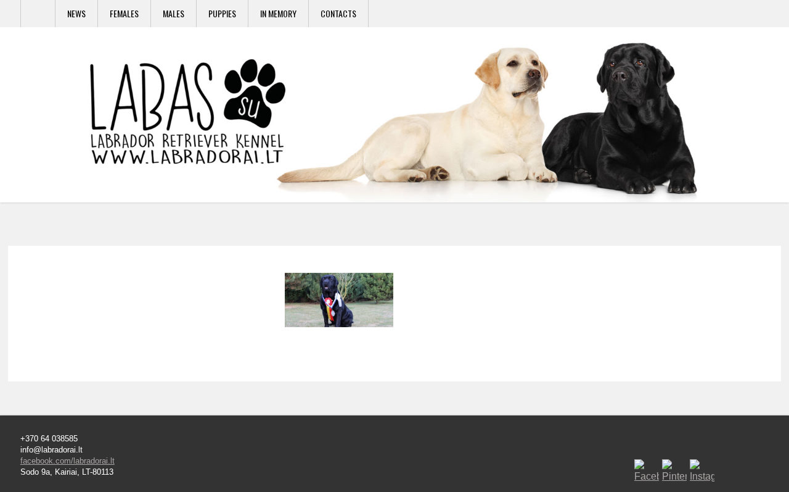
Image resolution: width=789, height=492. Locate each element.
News (76, 13)
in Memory (278, 13)
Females (124, 13)
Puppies (222, 13)
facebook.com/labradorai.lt (67, 460)
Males (173, 13)
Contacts (338, 13)
